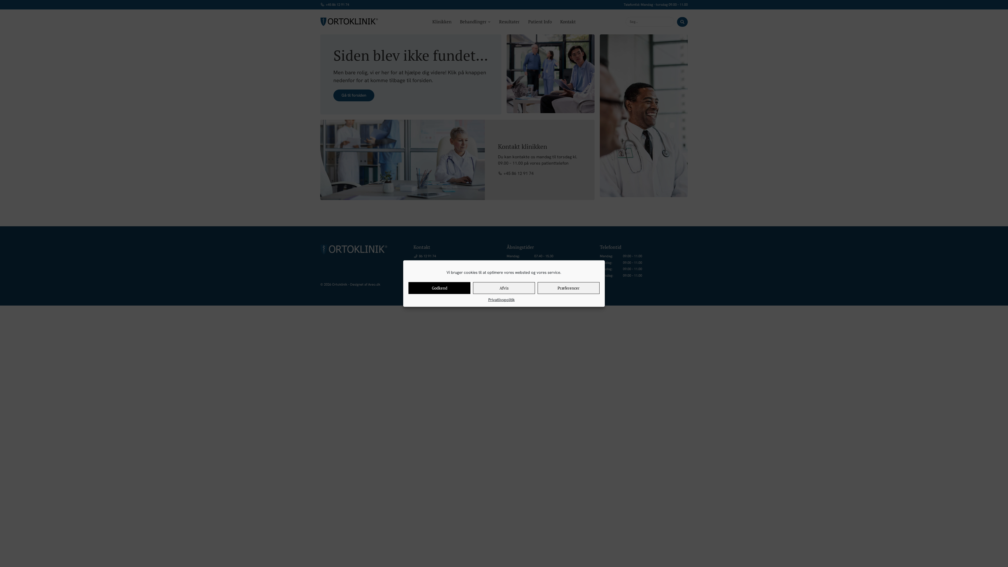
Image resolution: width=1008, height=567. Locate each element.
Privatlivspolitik (501, 299)
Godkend (439, 288)
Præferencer (569, 288)
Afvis (504, 288)
